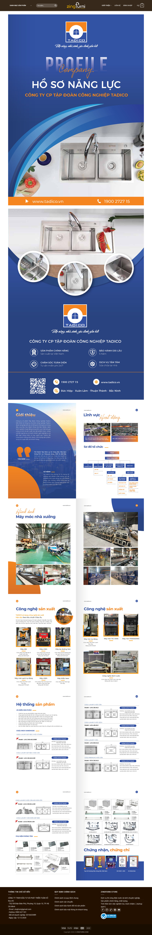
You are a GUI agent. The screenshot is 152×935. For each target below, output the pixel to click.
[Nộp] (55, 5)
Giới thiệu (106, 5)
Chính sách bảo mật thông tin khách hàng (71, 910)
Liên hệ (117, 5)
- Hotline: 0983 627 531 (17, 912)
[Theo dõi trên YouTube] (119, 910)
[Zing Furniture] (76, 6)
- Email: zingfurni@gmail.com (19, 909)
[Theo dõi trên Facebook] (103, 910)
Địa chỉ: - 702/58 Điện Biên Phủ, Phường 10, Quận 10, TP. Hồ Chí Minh (28, 904)
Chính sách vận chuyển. (64, 902)
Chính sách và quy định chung (66, 898)
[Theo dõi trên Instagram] (107, 910)
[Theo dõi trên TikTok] (111, 910)
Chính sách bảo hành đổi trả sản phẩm (70, 906)
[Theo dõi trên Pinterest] (115, 910)
